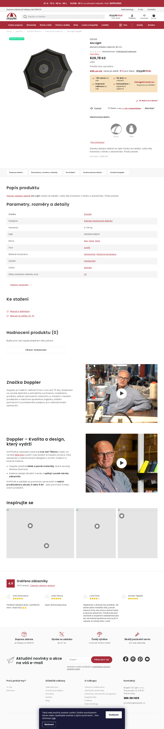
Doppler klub (90, 697)
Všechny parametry (19, 285)
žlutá (97, 241)
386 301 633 (131, 698)
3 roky (119, 108)
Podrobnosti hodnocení (126, 51)
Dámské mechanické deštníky (98, 221)
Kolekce (88, 700)
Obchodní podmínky (94, 690)
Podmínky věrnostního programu (100, 694)
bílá (86, 241)
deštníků (19, 454)
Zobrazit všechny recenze (42, 585)
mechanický (90, 261)
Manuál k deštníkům (20, 311)
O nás (140, 9)
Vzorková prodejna (54, 690)
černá (91, 241)
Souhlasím (114, 715)
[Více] (123, 25)
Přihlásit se (101, 660)
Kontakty (151, 9)
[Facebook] (125, 659)
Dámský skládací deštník (19, 196)
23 (85, 274)
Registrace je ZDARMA (144, 83)
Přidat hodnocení (36, 350)
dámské (88, 267)
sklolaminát (89, 254)
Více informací (97, 142)
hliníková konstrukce (106, 254)
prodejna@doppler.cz (134, 703)
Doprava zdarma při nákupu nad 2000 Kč (24, 9)
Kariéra (49, 697)
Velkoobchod (52, 687)
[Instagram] (133, 659)
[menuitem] (16, 25)
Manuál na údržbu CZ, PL (22, 316)
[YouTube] (147, 659)
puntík (87, 247)
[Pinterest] (140, 659)
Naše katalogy (127, 9)
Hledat (25, 17)
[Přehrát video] (121, 393)
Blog (48, 700)
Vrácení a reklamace (95, 687)
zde (53, 718)
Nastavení (49, 724)
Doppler (93, 39)
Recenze (11, 690)
